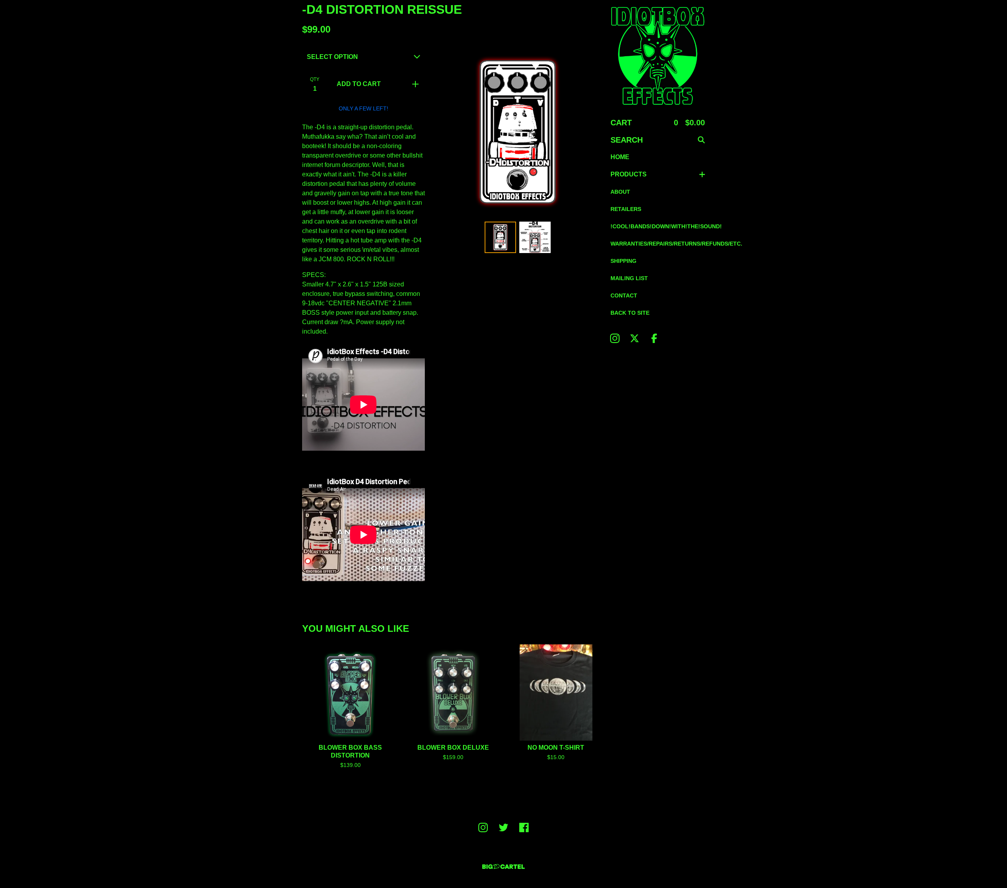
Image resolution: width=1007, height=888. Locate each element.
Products (628, 174)
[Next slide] (593, 132)
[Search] (701, 140)
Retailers (625, 209)
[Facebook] (654, 338)
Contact (623, 295)
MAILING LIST (629, 278)
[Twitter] (503, 827)
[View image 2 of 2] (535, 237)
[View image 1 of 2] (500, 237)
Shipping (623, 261)
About (620, 192)
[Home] (657, 55)
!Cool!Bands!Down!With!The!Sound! (657, 226)
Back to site (629, 313)
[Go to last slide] (442, 132)
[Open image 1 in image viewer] (517, 132)
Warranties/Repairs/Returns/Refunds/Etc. (657, 243)
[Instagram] (615, 338)
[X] (634, 338)
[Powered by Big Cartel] (503, 866)
